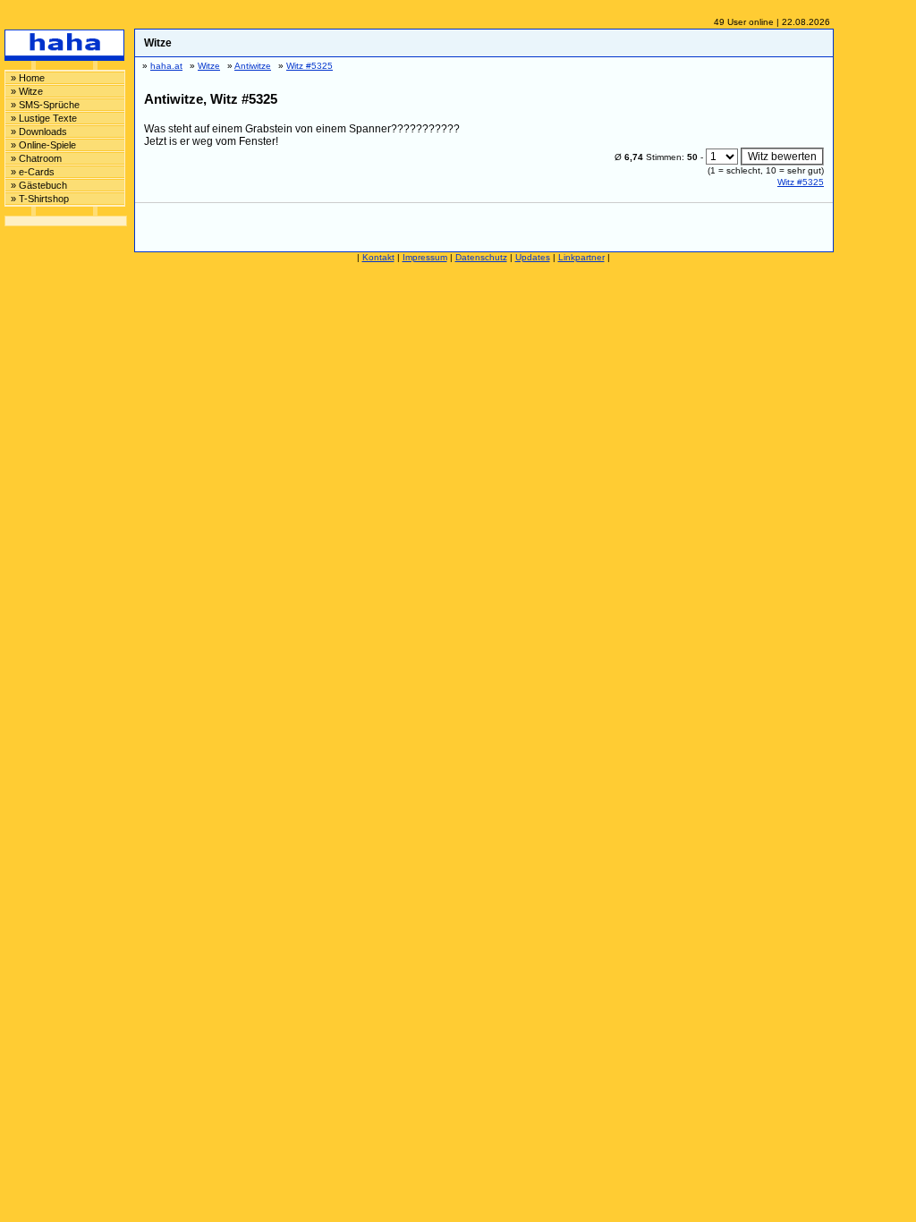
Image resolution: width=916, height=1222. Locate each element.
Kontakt (378, 257)
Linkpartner (581, 257)
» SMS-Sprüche (45, 104)
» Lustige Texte (44, 118)
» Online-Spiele (43, 145)
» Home (28, 77)
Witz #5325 (800, 182)
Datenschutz (481, 257)
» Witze (27, 91)
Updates (532, 257)
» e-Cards (33, 171)
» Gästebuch (39, 185)
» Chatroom (36, 158)
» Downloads (39, 131)
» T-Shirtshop (40, 198)
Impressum (425, 257)
